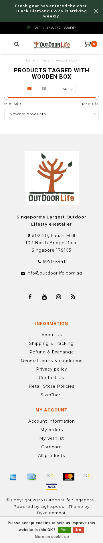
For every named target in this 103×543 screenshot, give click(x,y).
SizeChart (51, 394)
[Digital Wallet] (50, 477)
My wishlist (51, 438)
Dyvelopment (51, 513)
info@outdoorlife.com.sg (54, 273)
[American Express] (13, 477)
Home (29, 60)
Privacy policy (51, 369)
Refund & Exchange (51, 352)
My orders (51, 429)
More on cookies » (52, 537)
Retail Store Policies (51, 386)
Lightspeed (53, 506)
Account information (51, 421)
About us (51, 334)
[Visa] (51, 487)
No (78, 530)
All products (51, 455)
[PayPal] (87, 477)
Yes (64, 530)
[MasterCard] (69, 477)
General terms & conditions (51, 360)
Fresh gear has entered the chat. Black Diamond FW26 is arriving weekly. (51, 11)
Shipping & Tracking (51, 343)
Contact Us (51, 377)
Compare (51, 446)
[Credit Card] (31, 477)
